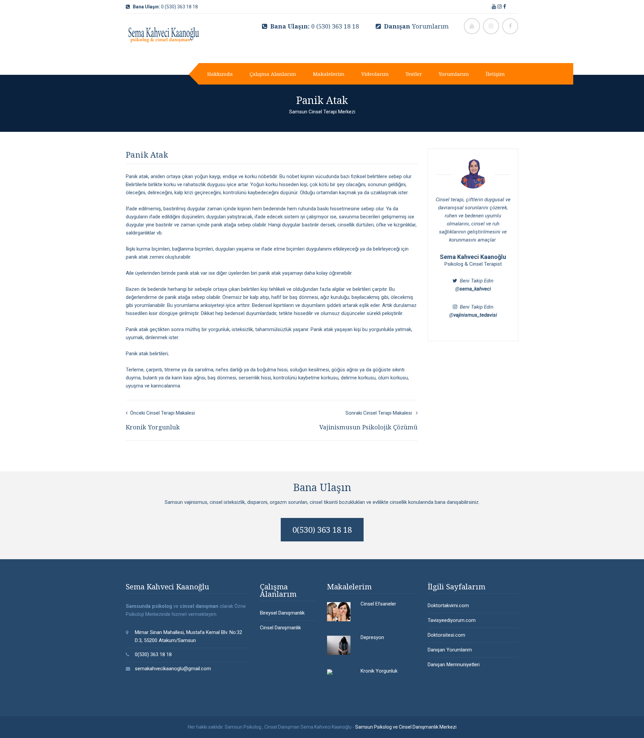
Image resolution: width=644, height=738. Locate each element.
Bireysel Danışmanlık (282, 613)
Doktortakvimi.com (448, 605)
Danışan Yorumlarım (450, 650)
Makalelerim (328, 73)
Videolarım (375, 73)
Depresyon (372, 637)
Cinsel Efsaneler (378, 604)
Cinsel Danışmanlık (280, 628)
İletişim (495, 73)
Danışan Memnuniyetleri (454, 665)
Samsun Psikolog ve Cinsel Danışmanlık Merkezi (406, 727)
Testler (414, 73)
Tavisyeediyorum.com (452, 620)
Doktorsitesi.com (446, 635)
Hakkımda (220, 73)
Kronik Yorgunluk (379, 671)
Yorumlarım (416, 26)
